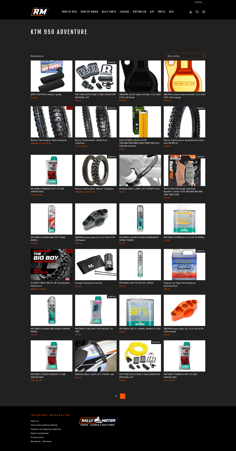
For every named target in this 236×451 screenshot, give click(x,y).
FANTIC (161, 11)
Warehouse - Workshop (41, 441)
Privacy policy (37, 437)
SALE (171, 11)
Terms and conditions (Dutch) (44, 425)
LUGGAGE (124, 11)
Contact (198, 2)
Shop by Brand (89, 11)
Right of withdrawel (40, 433)
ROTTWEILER (140, 11)
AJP (152, 11)
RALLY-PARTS (109, 11)
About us (35, 421)
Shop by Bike (69, 11)
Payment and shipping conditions (46, 429)
